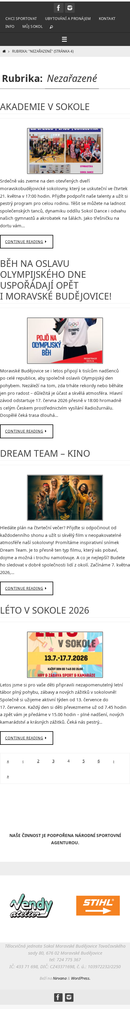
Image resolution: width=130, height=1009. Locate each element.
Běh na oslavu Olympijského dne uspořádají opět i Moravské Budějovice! (56, 279)
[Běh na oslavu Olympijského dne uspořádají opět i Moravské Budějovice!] (65, 341)
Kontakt (107, 18)
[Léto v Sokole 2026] (65, 655)
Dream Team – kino (45, 453)
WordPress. (80, 978)
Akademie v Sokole (45, 106)
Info (10, 26)
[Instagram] (70, 8)
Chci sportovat (21, 18)
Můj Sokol (32, 26)
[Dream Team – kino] (65, 498)
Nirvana (60, 978)
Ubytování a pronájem (68, 18)
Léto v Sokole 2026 (44, 610)
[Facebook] (58, 8)
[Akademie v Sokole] (65, 151)
